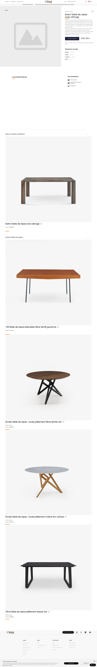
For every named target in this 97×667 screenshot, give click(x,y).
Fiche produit (73, 79)
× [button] (95, 661)
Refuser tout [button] (86, 663)
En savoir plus (57, 664)
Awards (24, 654)
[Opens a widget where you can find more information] (93, 665)
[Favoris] (86, 1)
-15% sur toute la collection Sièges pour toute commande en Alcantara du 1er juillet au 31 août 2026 (54, 4)
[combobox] (94, 661)
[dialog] (48, 663)
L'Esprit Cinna (25, 643)
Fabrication (25, 645)
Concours (25, 652)
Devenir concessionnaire (57, 647)
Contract (54, 649)
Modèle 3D (73, 85)
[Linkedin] (85, 632)
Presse (53, 643)
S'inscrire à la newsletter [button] (68, 632)
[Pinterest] (90, 632)
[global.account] (91, 1)
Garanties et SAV (72, 645)
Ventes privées (72, 647)
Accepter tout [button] (71, 663)
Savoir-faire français (26, 647)
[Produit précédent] (87, 134)
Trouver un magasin (72, 38)
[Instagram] (77, 632)
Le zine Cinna (20, 1)
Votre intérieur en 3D (41, 645)
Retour (6, 10)
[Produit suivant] (90, 134)
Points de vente (72, 643)
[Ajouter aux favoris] (92, 11)
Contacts (39, 647)
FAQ (38, 643)
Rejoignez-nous (55, 645)
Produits (7, 1)
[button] (32, 665)
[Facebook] (80, 632)
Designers (13, 1)
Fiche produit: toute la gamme (75, 83)
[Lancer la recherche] (65, 1)
